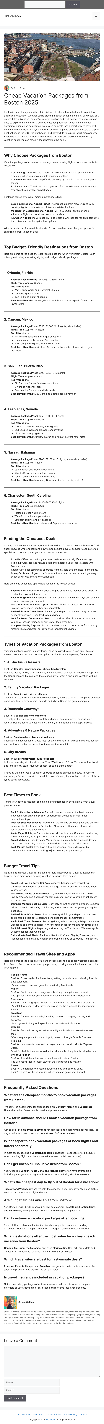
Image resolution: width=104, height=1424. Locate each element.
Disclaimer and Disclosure (29, 1414)
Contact (83, 1414)
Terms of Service (53, 1414)
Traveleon (12, 16)
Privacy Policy (70, 1414)
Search (73, 4)
